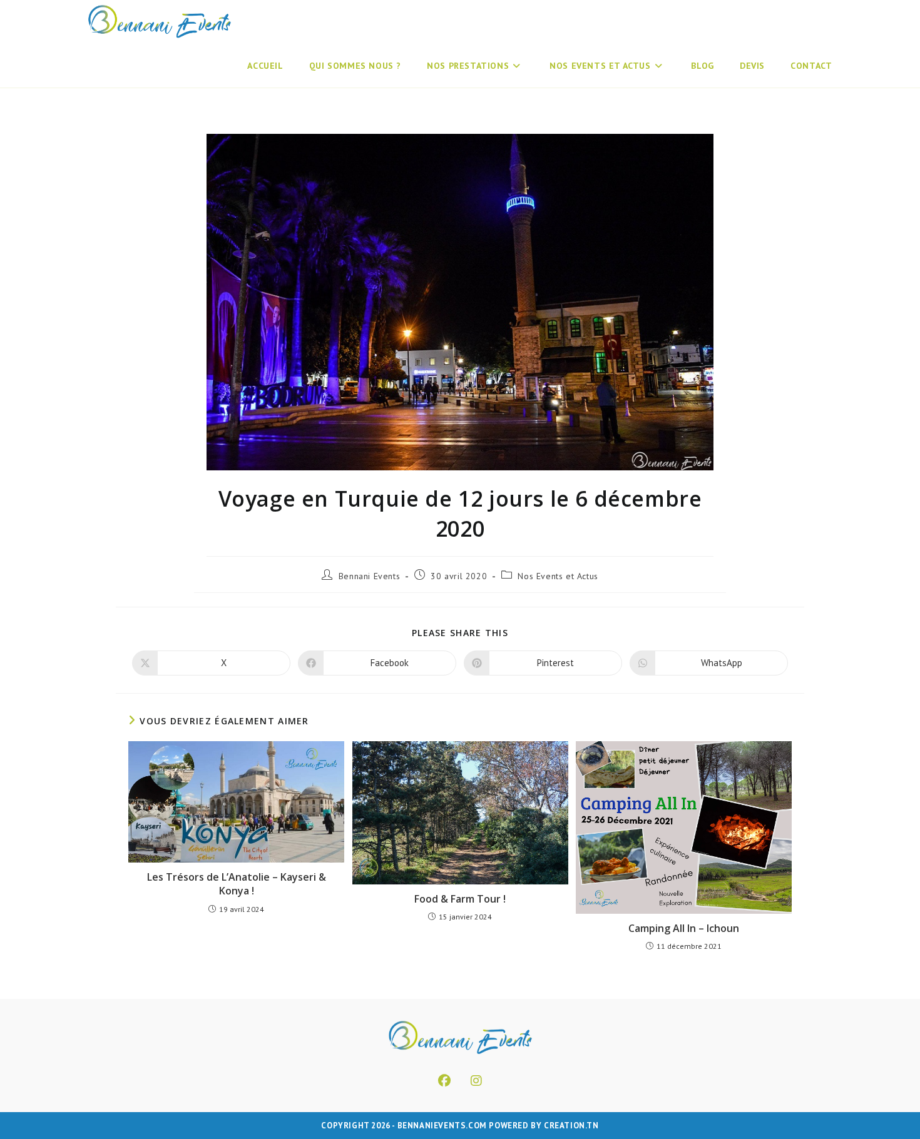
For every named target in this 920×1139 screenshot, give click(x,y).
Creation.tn (571, 1125)
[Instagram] (476, 1080)
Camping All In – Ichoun (683, 928)
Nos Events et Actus (558, 576)
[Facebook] (444, 1080)
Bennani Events (369, 576)
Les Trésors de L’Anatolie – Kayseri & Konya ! (236, 884)
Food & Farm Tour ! (460, 899)
